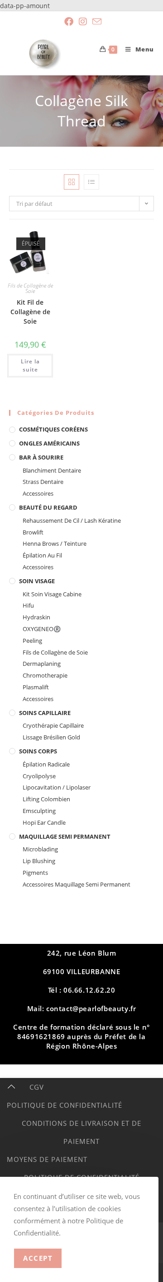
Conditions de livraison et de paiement (81, 1132)
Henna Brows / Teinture (54, 543)
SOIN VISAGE (37, 581)
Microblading (40, 849)
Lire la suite (30, 365)
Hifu (28, 605)
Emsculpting (39, 811)
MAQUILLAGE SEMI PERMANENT (64, 836)
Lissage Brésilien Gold (51, 737)
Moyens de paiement (47, 1159)
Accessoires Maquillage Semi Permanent (76, 884)
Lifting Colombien (46, 799)
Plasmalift (36, 687)
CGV (36, 1087)
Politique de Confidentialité (64, 1105)
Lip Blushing (39, 861)
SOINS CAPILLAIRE (45, 713)
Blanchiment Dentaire (52, 470)
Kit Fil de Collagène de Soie (30, 311)
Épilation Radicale (46, 764)
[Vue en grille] (71, 182)
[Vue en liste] (91, 182)
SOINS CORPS (38, 751)
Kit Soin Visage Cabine (52, 594)
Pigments (35, 873)
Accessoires (38, 493)
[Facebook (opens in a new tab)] (69, 21)
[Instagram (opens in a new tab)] (83, 21)
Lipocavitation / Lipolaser (57, 787)
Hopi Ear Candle (44, 822)
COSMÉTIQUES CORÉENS (53, 429)
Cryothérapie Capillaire (53, 725)
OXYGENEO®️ (42, 629)
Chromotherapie (45, 675)
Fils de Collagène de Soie (30, 288)
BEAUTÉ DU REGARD (48, 507)
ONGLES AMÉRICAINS (49, 443)
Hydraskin (36, 617)
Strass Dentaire (43, 482)
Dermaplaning (42, 664)
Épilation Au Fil (42, 555)
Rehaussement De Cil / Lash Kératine (72, 520)
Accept (38, 1258)
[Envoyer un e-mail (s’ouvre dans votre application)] (95, 21)
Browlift (33, 532)
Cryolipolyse (39, 776)
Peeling (32, 640)
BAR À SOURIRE (41, 457)
